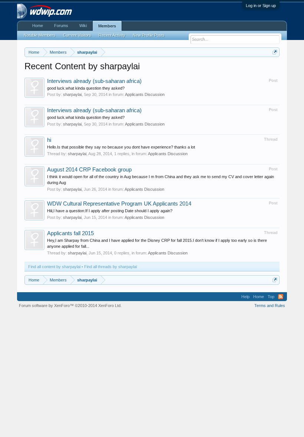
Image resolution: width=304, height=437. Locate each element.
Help (245, 296)
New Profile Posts (149, 35)
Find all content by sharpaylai (54, 266)
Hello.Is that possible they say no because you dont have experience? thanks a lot (121, 147)
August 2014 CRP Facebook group (89, 170)
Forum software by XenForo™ (70, 305)
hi (49, 140)
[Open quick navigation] (274, 52)
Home (37, 25)
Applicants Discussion (145, 94)
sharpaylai (72, 94)
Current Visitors (77, 35)
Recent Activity (112, 35)
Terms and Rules (269, 305)
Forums (61, 25)
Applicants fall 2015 (70, 233)
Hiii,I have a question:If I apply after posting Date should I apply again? (109, 211)
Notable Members (40, 35)
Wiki (83, 25)
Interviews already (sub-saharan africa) (94, 81)
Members (107, 26)
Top (271, 296)
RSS (280, 296)
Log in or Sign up (261, 5)
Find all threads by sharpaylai (110, 266)
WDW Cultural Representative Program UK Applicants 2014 (119, 204)
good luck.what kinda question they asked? (86, 88)
